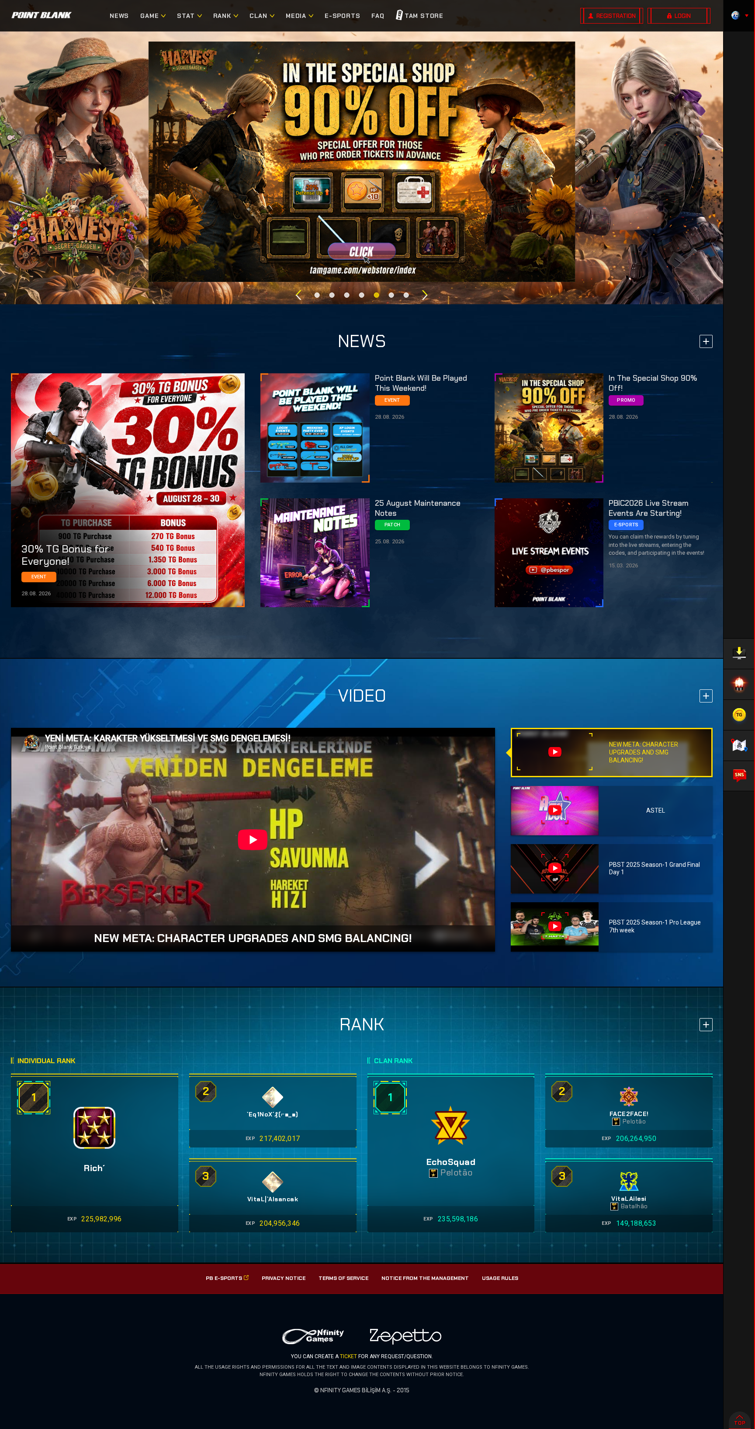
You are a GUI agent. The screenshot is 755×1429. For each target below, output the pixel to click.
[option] (362, 162)
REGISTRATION (616, 16)
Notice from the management (425, 1278)
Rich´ (94, 1168)
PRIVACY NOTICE (283, 1278)
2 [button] (332, 295)
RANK (222, 16)
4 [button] (361, 295)
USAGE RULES (500, 1278)
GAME (149, 16)
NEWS (119, 16)
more (706, 341)
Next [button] (425, 295)
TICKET (348, 1356)
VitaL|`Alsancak (272, 1199)
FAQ (377, 16)
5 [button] (376, 295)
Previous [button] (298, 295)
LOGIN (683, 16)
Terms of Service (343, 1278)
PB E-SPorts (224, 1278)
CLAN (258, 16)
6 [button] (391, 295)
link (128, 490)
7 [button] (406, 295)
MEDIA (296, 16)
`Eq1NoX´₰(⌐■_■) (272, 1114)
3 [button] (347, 295)
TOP (739, 1422)
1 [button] (317, 295)
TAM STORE (424, 16)
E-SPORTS (342, 16)
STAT (185, 16)
